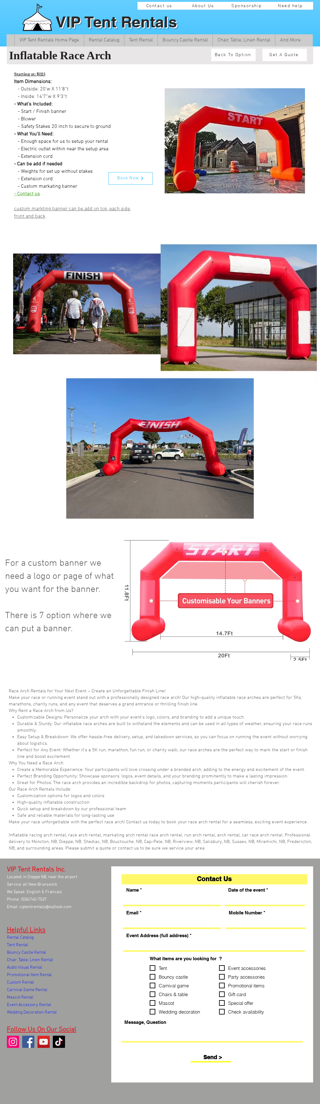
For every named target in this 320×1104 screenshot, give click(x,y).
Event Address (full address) (157, 935)
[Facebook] (28, 1042)
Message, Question (145, 1022)
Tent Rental (17, 945)
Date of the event (246, 890)
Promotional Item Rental (29, 975)
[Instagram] (13, 1042)
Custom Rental (20, 982)
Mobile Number (245, 912)
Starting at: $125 (29, 74)
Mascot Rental (20, 997)
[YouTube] (44, 1042)
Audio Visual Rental (24, 967)
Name (132, 890)
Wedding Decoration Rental (32, 1012)
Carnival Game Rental (27, 990)
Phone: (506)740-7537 (27, 899)
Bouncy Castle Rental (26, 952)
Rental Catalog (20, 937)
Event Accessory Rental (29, 1005)
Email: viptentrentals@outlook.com (39, 907)
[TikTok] (59, 1042)
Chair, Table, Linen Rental (30, 960)
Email (132, 912)
